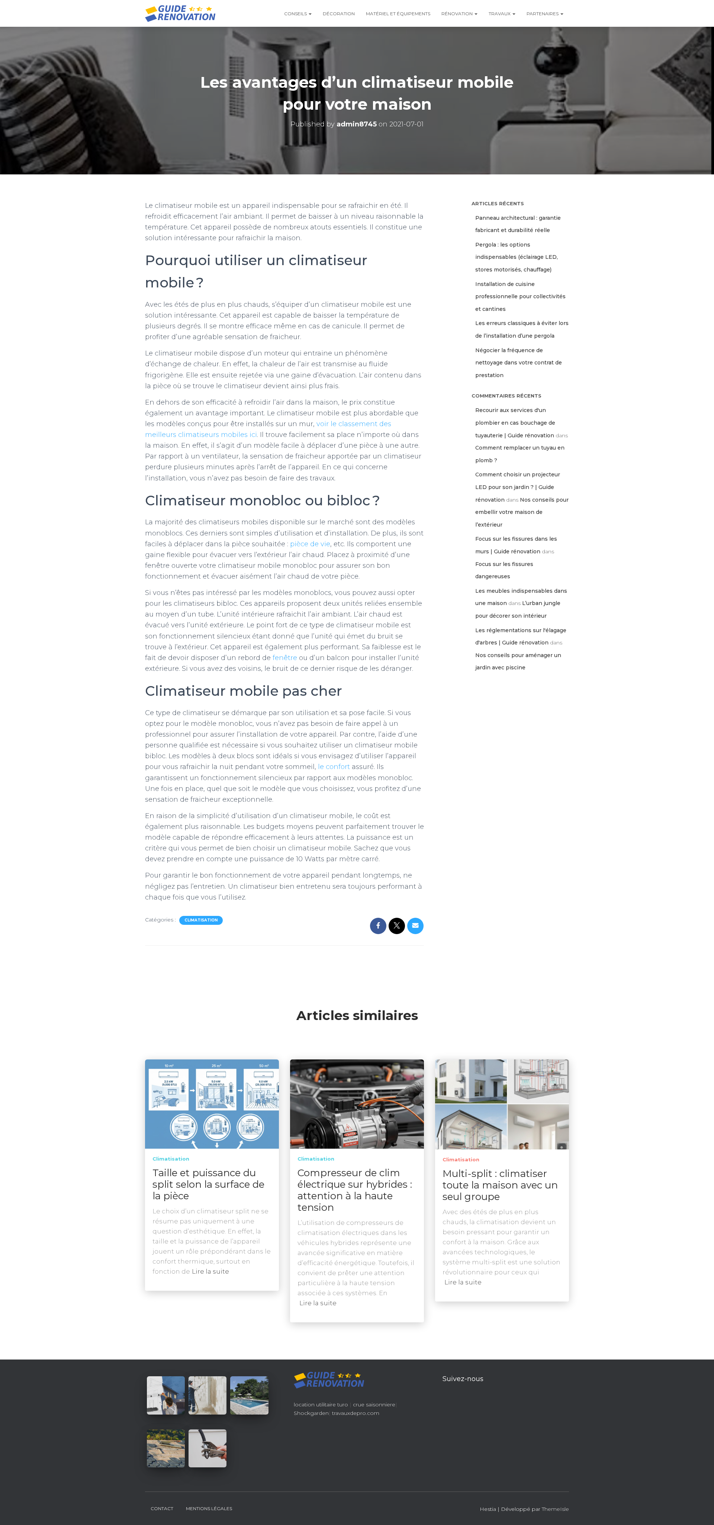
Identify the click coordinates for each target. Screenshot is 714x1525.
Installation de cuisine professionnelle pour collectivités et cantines (520, 296)
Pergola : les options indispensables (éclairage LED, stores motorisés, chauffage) (516, 257)
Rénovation (457, 13)
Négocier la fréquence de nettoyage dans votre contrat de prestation (518, 363)
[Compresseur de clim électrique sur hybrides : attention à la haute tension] (357, 1103)
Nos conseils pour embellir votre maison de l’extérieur (522, 512)
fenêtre (285, 658)
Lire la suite (210, 1271)
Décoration (339, 13)
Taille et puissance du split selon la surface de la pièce (208, 1184)
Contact (162, 1508)
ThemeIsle (555, 1509)
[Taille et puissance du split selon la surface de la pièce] (212, 1103)
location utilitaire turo (321, 1404)
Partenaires (543, 13)
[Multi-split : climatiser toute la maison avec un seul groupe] (502, 1104)
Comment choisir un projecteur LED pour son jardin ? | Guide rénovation (517, 487)
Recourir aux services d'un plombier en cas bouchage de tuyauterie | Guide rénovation (515, 422)
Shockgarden (311, 1413)
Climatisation (201, 920)
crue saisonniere (374, 1404)
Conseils (296, 13)
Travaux (500, 13)
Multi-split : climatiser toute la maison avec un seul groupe (500, 1185)
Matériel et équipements (398, 13)
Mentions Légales (209, 1508)
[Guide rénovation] (180, 13)
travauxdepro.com (355, 1413)
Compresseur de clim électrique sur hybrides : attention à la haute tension (355, 1190)
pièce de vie (310, 544)
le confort (334, 767)
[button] (310, 13)
